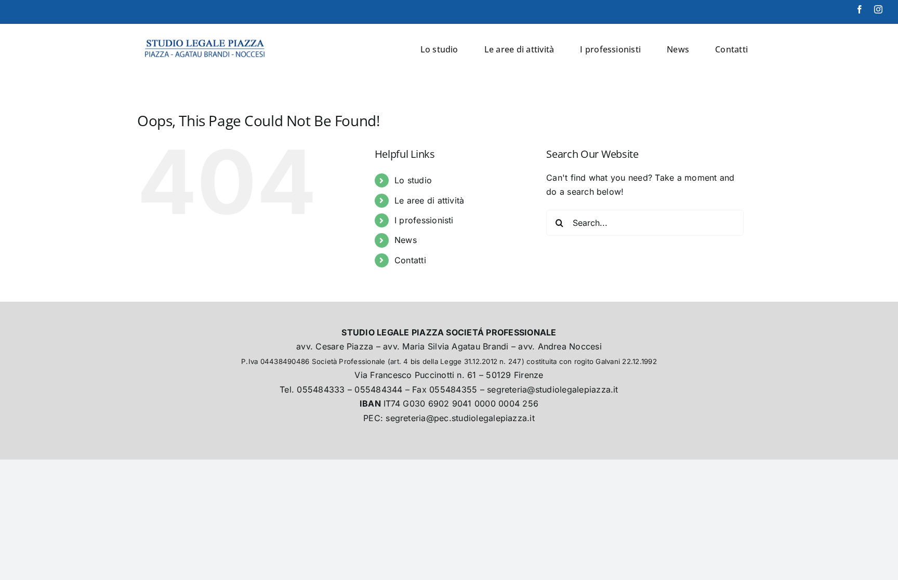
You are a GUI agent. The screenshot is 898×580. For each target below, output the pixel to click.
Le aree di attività (429, 200)
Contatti (410, 260)
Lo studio (413, 180)
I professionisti (424, 220)
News (405, 240)
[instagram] (878, 9)
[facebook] (859, 9)
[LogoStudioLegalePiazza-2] (205, 37)
